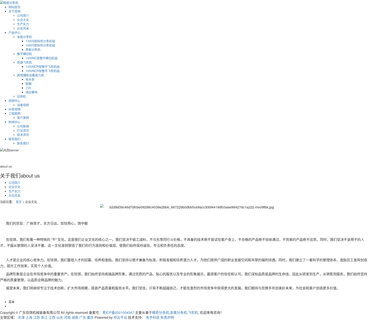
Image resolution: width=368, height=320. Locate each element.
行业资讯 (23, 130)
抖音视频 (14, 109)
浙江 (44, 317)
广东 (82, 317)
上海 (29, 317)
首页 (19, 201)
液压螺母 (31, 92)
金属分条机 (24, 36)
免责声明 (167, 317)
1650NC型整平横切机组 (42, 58)
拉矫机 (21, 96)
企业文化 (23, 19)
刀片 (29, 88)
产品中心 (14, 32)
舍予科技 (153, 317)
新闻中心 (14, 122)
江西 (52, 317)
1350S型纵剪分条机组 (40, 41)
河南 (67, 317)
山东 (59, 317)
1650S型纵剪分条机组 (40, 45)
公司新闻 (23, 126)
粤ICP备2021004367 (118, 312)
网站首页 (14, 7)
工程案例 (14, 113)
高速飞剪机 (24, 62)
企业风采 (23, 28)
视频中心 (14, 100)
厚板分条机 (33, 49)
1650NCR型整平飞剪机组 (43, 71)
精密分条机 (160, 312)
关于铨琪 (14, 11)
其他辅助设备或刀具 (30, 75)
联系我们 (14, 139)
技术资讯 (23, 134)
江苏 (36, 317)
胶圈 (29, 83)
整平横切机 (24, 54)
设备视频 (23, 105)
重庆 (90, 317)
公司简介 (23, 15)
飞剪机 (193, 312)
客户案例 (23, 117)
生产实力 (23, 24)
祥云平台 (120, 317)
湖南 (75, 317)
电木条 (30, 79)
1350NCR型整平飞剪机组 (43, 66)
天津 (21, 317)
